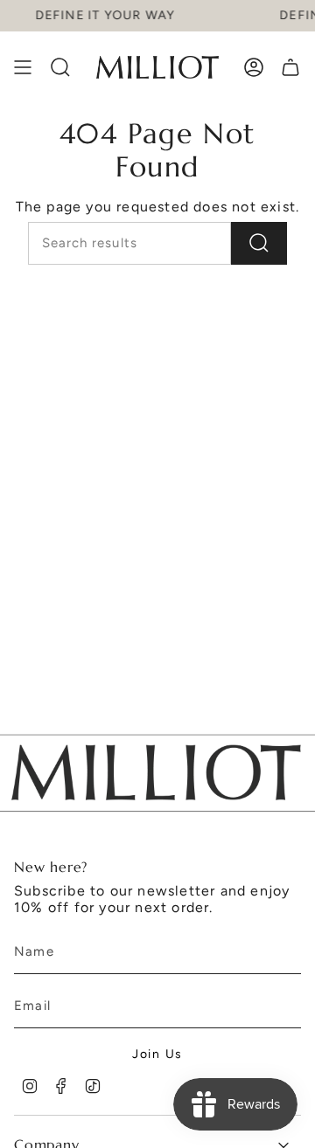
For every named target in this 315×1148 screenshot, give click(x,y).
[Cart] (290, 67)
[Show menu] (22, 67)
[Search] (259, 243)
